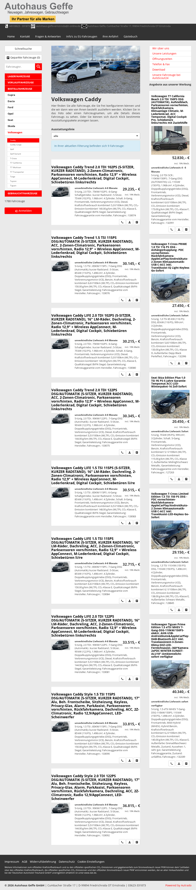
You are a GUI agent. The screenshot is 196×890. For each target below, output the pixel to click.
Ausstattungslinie (62, 129)
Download (158, 69)
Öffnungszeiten (162, 59)
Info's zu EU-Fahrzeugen (81, 36)
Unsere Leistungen (164, 53)
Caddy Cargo (15, 144)
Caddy (13, 140)
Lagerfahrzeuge (19, 76)
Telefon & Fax (161, 64)
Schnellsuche (23, 48)
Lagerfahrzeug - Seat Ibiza (170, 428)
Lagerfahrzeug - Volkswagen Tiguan (170, 693)
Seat (10, 120)
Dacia (11, 101)
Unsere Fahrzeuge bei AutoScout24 (166, 76)
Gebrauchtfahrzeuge (22, 193)
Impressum (12, 861)
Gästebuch (130, 36)
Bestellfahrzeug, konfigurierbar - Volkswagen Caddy (95, 192)
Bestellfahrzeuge (20, 88)
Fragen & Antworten (48, 36)
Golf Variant (15, 154)
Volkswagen (15, 132)
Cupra (11, 95)
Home (11, 36)
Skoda (11, 126)
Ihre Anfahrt (110, 36)
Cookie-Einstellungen (91, 861)
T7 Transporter (17, 172)
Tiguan (13, 185)
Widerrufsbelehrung (43, 861)
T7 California (16, 163)
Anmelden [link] (25, 210)
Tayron (13, 181)
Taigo (12, 176)
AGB (24, 861)
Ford (10, 107)
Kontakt (25, 36)
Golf (12, 149)
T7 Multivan (15, 167)
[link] (122, 222)
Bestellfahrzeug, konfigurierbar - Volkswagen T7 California (170, 162)
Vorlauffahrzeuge (21, 82)
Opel (10, 113)
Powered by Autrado (178, 885)
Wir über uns (160, 48)
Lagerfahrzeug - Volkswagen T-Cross (170, 303)
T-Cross (13, 158)
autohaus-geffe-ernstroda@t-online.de (58, 26)
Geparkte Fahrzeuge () (25, 57)
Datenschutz (67, 861)
